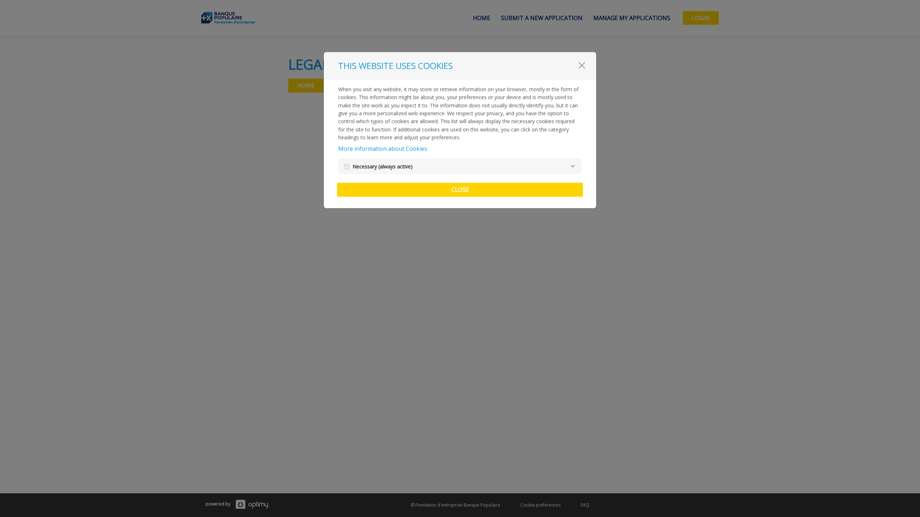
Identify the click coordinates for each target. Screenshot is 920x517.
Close (460, 190)
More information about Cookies (382, 149)
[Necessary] (572, 166)
